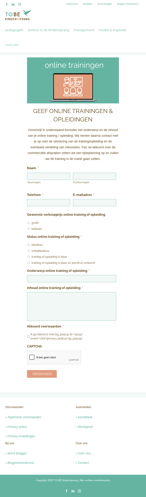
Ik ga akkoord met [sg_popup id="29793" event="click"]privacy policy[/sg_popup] (56, 336)
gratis (35, 222)
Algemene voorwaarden (24, 417)
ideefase (37, 245)
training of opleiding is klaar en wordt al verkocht (63, 263)
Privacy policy (17, 427)
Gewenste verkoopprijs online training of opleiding (66, 214)
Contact (83, 463)
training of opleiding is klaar (49, 256)
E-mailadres (83, 195)
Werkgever (85, 427)
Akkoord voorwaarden (45, 326)
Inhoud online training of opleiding (55, 288)
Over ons (84, 453)
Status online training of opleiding (54, 237)
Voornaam (34, 182)
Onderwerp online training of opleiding (58, 271)
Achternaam (81, 182)
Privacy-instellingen (21, 436)
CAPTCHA (34, 346)
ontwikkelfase (40, 251)
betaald (36, 228)
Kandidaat (85, 417)
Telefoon (35, 195)
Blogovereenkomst (20, 463)
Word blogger (17, 453)
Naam (33, 168)
